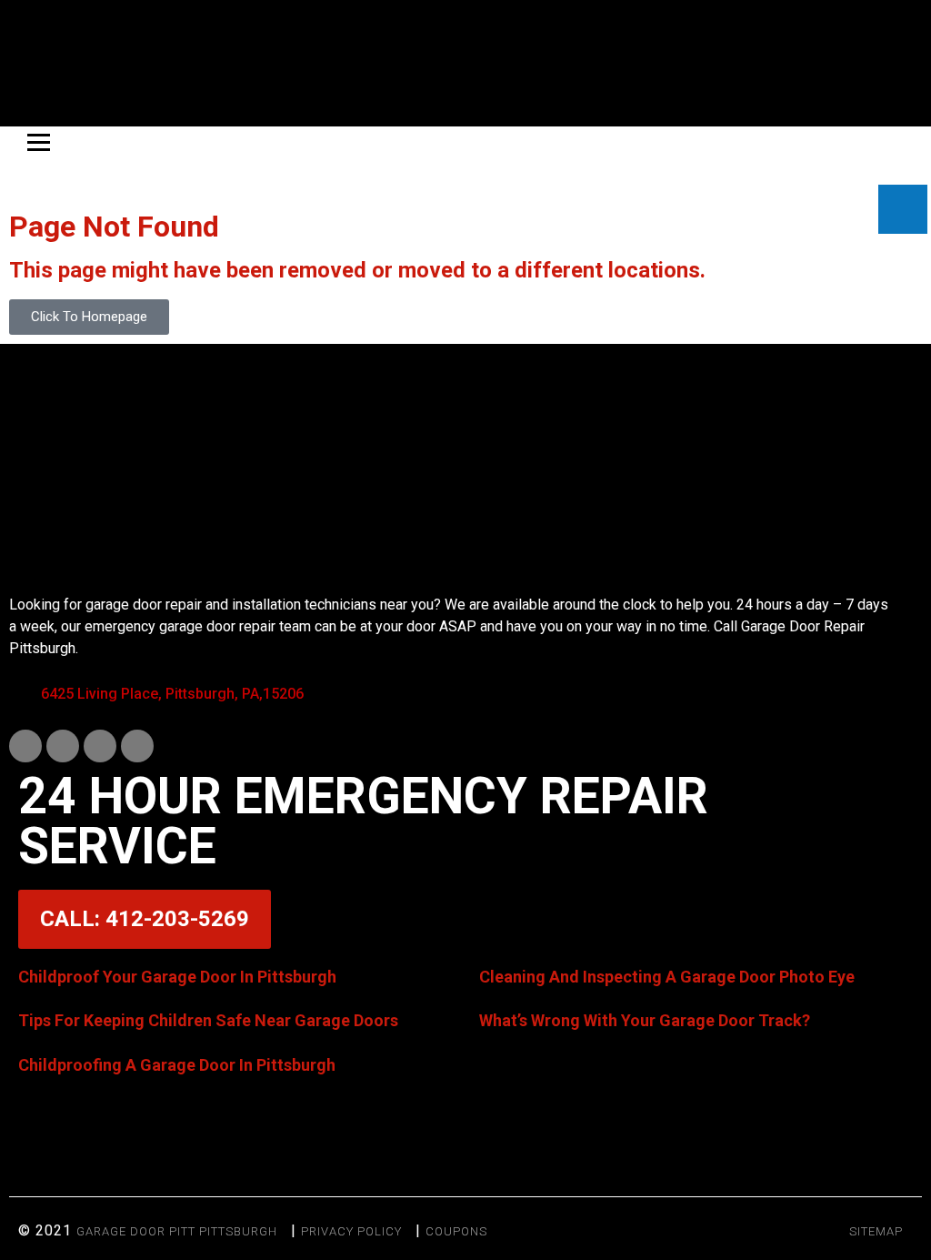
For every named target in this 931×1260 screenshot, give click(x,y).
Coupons (456, 1231)
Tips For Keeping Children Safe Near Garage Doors (208, 1020)
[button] (465, 1140)
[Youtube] (100, 746)
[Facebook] (25, 746)
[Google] (137, 746)
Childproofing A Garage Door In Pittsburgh (176, 1064)
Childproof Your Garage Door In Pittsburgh (177, 976)
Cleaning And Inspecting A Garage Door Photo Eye (667, 976)
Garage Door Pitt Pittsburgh (176, 1231)
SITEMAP (876, 1231)
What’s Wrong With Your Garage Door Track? (644, 1020)
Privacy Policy (351, 1231)
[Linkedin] (62, 746)
